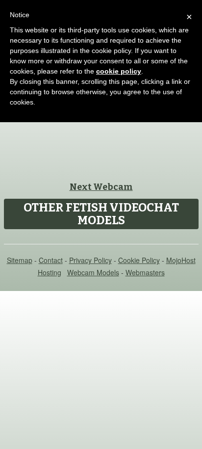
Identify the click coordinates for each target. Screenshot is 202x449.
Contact (51, 260)
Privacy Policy (90, 260)
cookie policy (118, 71)
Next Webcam (101, 187)
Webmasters (145, 272)
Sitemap (19, 260)
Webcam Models (93, 272)
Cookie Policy (139, 260)
